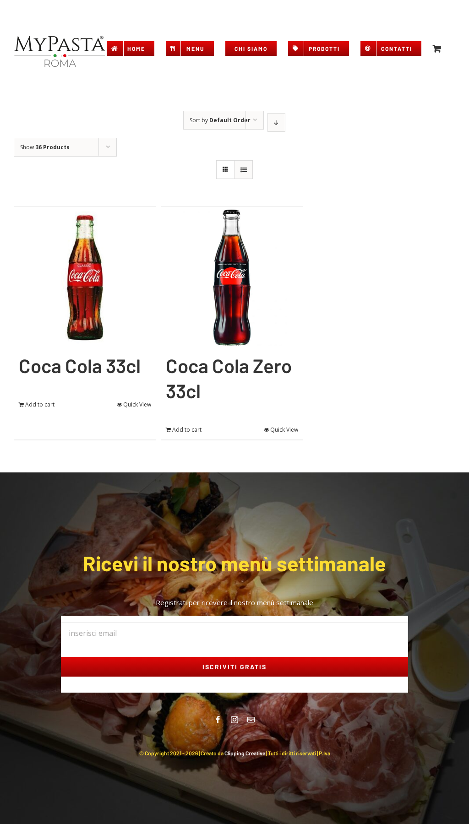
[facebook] (218, 719)
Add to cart (40, 404)
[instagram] (234, 719)
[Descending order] (276, 122)
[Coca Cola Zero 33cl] (232, 277)
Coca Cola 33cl (80, 365)
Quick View (137, 404)
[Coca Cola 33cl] (85, 277)
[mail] (251, 719)
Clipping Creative (244, 753)
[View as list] (243, 170)
